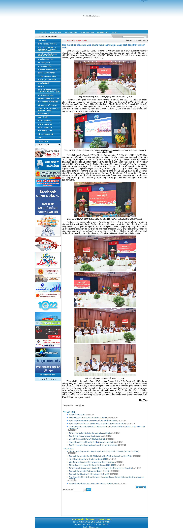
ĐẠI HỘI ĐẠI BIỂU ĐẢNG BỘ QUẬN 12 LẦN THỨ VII (47, 55)
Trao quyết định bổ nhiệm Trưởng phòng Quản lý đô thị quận (89, 471)
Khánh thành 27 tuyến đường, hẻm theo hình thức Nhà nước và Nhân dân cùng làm (97, 423)
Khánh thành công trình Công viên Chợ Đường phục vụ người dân (91, 442)
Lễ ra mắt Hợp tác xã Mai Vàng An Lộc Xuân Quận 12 (87, 439)
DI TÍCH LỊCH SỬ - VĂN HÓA (47, 44)
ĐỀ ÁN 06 (41, 86)
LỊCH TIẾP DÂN (43, 117)
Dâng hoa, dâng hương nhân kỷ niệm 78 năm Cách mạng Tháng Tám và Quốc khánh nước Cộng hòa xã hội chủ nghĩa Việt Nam (107, 427)
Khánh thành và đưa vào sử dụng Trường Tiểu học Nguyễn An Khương (93, 420)
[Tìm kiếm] (145, 36)
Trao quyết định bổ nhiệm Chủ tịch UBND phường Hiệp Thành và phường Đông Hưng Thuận (100, 456)
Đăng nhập (144, 1)
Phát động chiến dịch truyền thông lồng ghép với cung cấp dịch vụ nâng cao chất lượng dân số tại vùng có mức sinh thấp (106, 478)
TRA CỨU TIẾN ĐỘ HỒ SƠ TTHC (48, 98)
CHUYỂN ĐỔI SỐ (43, 83)
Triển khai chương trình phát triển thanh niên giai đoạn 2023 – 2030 (92, 465)
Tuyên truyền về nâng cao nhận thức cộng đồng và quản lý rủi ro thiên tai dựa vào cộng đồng (100, 468)
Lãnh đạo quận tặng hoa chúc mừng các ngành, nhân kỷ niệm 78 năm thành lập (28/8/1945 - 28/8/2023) (104, 451)
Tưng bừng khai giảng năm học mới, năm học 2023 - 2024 (88, 417)
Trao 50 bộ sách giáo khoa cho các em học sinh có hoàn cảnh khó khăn (93, 445)
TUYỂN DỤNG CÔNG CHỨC (47, 79)
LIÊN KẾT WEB (43, 141)
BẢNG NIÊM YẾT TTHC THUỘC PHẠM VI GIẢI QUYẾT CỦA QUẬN (49, 90)
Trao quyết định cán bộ (77, 414)
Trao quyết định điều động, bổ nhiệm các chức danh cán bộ (89, 474)
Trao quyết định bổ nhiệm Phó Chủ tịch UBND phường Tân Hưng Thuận (93, 483)
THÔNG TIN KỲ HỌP (44, 120)
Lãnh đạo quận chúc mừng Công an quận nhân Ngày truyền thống (91, 462)
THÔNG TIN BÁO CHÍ (45, 127)
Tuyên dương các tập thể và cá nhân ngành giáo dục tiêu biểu (90, 433)
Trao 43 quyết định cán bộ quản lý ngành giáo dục (86, 436)
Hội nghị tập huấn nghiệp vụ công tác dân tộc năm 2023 (88, 459)
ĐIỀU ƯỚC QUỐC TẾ (45, 131)
